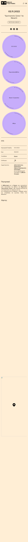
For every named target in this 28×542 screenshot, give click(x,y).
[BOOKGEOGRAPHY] (8, 3)
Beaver (16, 156)
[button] (14, 405)
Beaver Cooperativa (14, 97)
